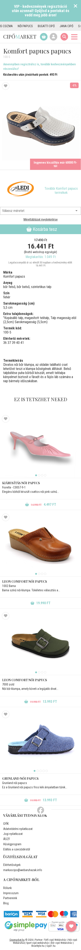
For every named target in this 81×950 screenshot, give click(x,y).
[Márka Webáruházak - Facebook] (40, 810)
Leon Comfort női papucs (24, 581)
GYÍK (6, 823)
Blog (6, 903)
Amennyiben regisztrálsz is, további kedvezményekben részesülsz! (39, 66)
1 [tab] (36, 475)
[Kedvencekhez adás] (5, 86)
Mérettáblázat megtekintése (41, 219)
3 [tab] (42, 475)
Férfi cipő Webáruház (55, 939)
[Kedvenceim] (71, 926)
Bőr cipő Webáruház (61, 942)
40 (18, 343)
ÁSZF (6, 839)
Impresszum (11, 893)
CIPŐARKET (19, 36)
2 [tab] (39, 475)
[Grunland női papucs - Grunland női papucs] (40, 742)
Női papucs (17, 26)
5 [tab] (47, 771)
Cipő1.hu (51, 945)
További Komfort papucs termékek (61, 190)
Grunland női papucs (20, 778)
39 (13, 343)
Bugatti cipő (38, 26)
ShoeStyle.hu (37, 945)
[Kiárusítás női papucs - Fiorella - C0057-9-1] (40, 446)
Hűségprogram (12, 844)
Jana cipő (59, 26)
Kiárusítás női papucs (21, 483)
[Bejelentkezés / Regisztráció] (53, 37)
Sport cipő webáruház (37, 942)
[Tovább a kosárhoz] (44, 37)
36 (5, 343)
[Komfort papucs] (20, 188)
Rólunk (7, 888)
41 (22, 343)
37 (9, 343)
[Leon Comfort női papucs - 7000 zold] (40, 643)
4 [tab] (45, 475)
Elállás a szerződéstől (16, 849)
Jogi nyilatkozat (13, 834)
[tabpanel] (40, 446)
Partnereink (10, 898)
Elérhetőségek (12, 865)
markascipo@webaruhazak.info (22, 870)
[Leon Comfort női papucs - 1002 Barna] (40, 545)
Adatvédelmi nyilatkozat (18, 829)
